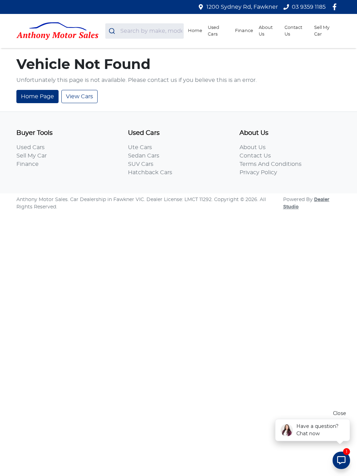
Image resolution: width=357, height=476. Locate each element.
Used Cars (213, 31)
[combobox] (144, 31)
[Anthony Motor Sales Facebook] (336, 6)
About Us (266, 31)
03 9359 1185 (309, 7)
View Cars (79, 96)
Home (195, 31)
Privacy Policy (258, 172)
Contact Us (293, 31)
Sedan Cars (143, 156)
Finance (244, 31)
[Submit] (112, 31)
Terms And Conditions (271, 164)
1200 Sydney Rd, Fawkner (242, 7)
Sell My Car (321, 31)
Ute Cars (140, 147)
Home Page (37, 96)
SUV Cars (140, 164)
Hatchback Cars (150, 172)
